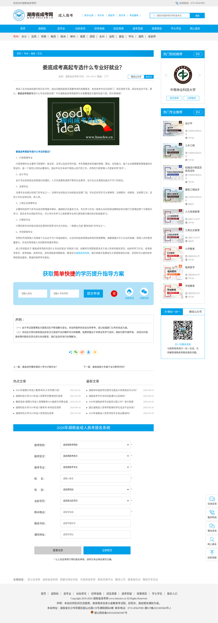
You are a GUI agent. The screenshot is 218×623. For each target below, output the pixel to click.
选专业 (61, 28)
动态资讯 (80, 28)
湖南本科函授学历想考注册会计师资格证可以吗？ (113, 390)
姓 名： (40, 478)
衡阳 (53, 36)
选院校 (42, 28)
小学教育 (190, 249)
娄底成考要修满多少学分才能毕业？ (40, 367)
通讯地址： (40, 534)
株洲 (63, 36)
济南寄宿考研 (87, 579)
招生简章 (118, 28)
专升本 (100, 15)
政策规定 (157, 28)
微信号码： (40, 523)
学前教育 (190, 286)
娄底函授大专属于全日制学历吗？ (109, 367)
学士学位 (176, 28)
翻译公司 (120, 579)
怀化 (131, 36)
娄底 (121, 36)
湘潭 (82, 36)
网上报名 (195, 28)
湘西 (140, 36)
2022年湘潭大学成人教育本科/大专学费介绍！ (38, 390)
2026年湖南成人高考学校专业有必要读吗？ (110, 413)
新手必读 (88, 15)
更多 (198, 54)
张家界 (152, 36)
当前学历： (40, 501)
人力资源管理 (192, 211)
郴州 (72, 36)
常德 (43, 36)
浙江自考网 (33, 579)
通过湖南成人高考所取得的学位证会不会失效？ (112, 407)
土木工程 (190, 145)
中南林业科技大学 (183, 90)
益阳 (111, 36)
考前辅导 (133, 15)
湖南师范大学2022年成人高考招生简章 (35, 413)
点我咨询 (129, 298)
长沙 (24, 36)
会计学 (188, 123)
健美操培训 (134, 579)
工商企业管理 (192, 230)
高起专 (111, 15)
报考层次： (40, 456)
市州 (26, 53)
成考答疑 (138, 28)
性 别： (40, 490)
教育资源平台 (105, 579)
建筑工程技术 (192, 189)
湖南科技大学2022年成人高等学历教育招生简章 (39, 396)
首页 (22, 28)
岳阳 (33, 36)
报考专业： (40, 467)
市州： (17, 36)
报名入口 (172, 593)
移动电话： (40, 512)
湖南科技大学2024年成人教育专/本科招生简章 (38, 407)
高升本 (122, 15)
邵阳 (92, 36)
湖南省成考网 (50, 579)
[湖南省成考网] (43, 20)
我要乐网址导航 (69, 579)
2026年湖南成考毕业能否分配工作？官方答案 (111, 402)
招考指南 (99, 28)
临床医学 (190, 267)
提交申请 (93, 293)
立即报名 (191, 98)
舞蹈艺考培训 (150, 579)
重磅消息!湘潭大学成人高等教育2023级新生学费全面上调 (44, 402)
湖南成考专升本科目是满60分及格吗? (107, 396)
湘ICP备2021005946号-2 (157, 608)
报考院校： (40, 445)
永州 (102, 36)
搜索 (197, 16)
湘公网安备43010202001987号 (110, 612)
